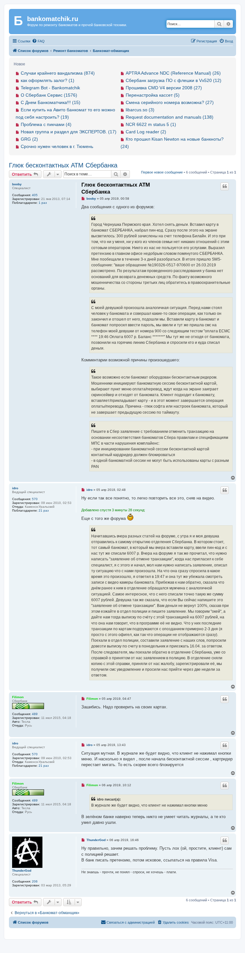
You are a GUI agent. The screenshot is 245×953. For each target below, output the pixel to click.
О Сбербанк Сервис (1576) (49, 95)
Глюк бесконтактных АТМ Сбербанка (63, 165)
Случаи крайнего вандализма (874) (58, 73)
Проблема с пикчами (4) (46, 124)
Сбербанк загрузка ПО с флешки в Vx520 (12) (173, 80)
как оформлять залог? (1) (47, 80)
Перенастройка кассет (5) (153, 95)
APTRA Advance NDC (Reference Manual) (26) (173, 73)
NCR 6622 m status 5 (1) (151, 124)
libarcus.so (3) (140, 109)
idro (15, 488)
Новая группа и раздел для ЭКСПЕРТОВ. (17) (68, 131)
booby (17, 184)
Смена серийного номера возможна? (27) (170, 102)
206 (35, 881)
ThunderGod (21, 870)
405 (35, 195)
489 (35, 714)
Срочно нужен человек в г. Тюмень (57, 146)
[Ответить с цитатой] (224, 186)
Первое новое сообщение (162, 172)
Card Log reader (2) (146, 131)
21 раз (44, 510)
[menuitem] (38, 41)
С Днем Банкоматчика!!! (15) (50, 102)
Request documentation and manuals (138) (169, 117)
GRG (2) (29, 139)
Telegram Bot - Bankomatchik (50, 87)
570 (35, 499)
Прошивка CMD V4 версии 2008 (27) (164, 87)
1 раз (43, 202)
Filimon (18, 697)
